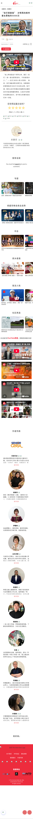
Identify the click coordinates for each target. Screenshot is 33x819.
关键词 (9, 9)
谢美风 (15, 492)
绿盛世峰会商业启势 (16, 205)
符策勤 (15, 680)
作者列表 (20, 758)
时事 (15, 116)
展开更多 (16, 465)
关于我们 (9, 754)
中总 (16, 231)
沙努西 (8, 118)
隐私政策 (24, 754)
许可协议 (16, 754)
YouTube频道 (13, 338)
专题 (16, 178)
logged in (18, 164)
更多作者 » (16, 736)
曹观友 (20, 116)
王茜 (15, 650)
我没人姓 (16, 285)
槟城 (25, 116)
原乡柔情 (16, 258)
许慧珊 (14, 714)
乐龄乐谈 (14, 456)
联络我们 (13, 758)
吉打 (6, 116)
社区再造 (16, 312)
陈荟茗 (15, 587)
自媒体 (4, 9)
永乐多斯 (15, 554)
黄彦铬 (15, 622)
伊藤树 (15, 526)
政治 (10, 116)
